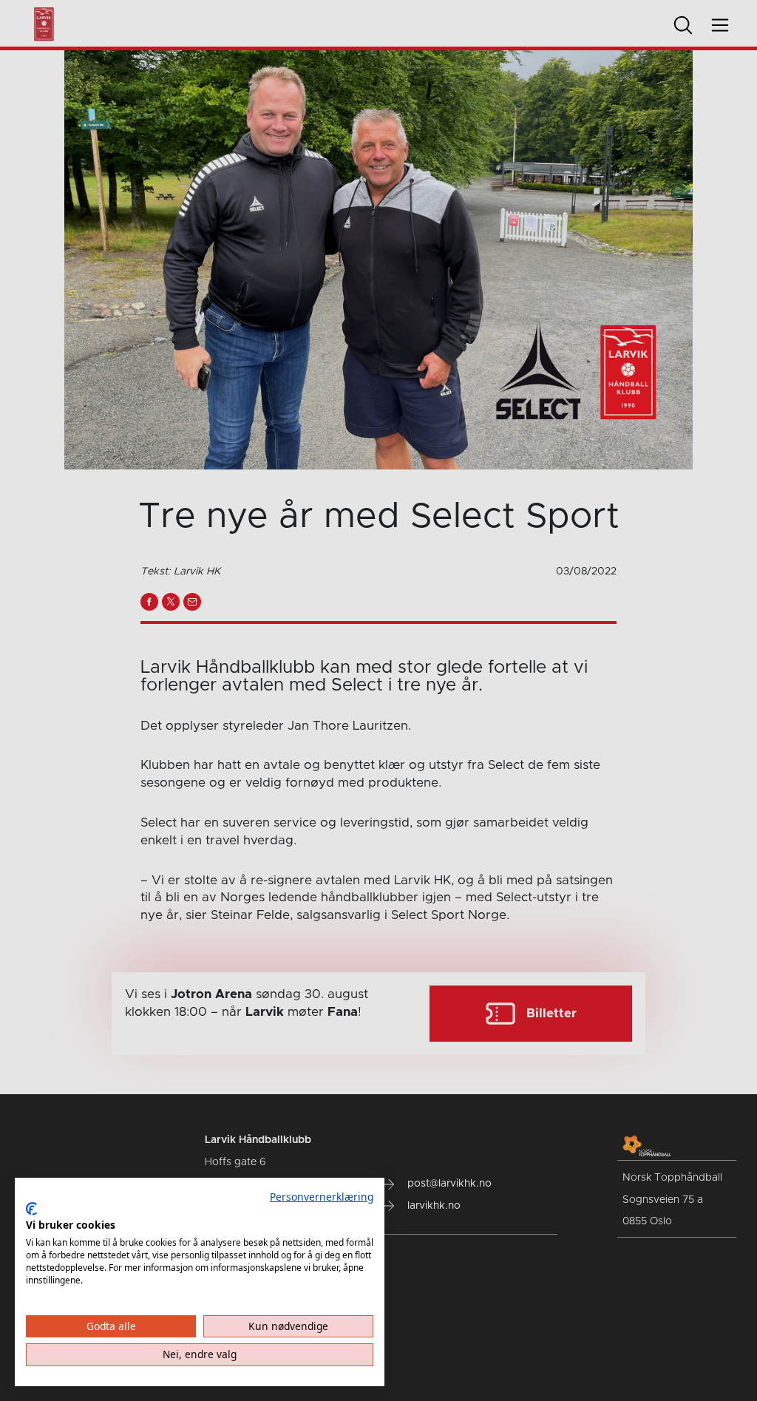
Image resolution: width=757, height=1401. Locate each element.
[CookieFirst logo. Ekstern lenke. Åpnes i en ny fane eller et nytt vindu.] (31, 1208)
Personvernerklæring (321, 1197)
